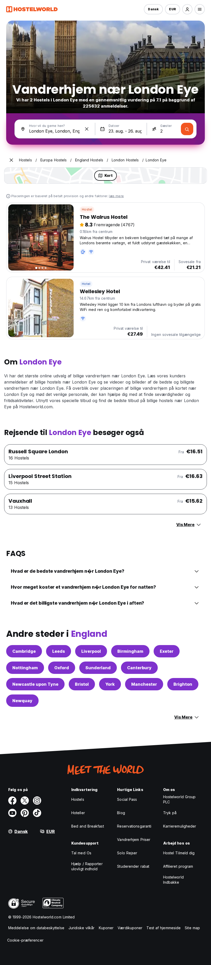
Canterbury (139, 667)
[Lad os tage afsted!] (187, 129)
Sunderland (98, 667)
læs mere (116, 196)
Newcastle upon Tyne (35, 684)
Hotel (86, 284)
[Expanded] (11, 160)
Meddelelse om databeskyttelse (36, 928)
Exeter (166, 651)
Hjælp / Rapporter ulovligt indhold (87, 866)
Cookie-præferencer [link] (25, 940)
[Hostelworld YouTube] (12, 813)
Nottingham (25, 667)
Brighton (182, 684)
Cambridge (24, 651)
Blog (121, 813)
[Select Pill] (187, 9)
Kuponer (106, 928)
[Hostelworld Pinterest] (25, 813)
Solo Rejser (127, 853)
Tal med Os (81, 853)
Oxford (61, 667)
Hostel (87, 209)
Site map (192, 928)
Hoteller (78, 813)
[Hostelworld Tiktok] (37, 813)
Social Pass (127, 799)
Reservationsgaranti (134, 826)
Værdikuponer (130, 928)
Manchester (144, 684)
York (110, 684)
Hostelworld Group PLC (179, 799)
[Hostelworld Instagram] (37, 800)
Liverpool (91, 651)
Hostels (77, 799)
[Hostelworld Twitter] (25, 800)
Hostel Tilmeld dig (179, 853)
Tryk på (170, 813)
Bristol (82, 684)
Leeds (58, 651)
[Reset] (87, 129)
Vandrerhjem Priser (133, 839)
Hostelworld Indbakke (173, 879)
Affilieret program (178, 866)
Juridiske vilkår (81, 928)
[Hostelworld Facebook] (12, 800)
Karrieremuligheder (179, 826)
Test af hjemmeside (163, 928)
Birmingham (130, 651)
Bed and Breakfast (87, 826)
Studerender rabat (133, 866)
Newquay (22, 700)
